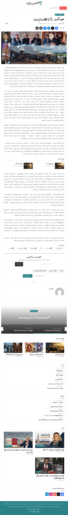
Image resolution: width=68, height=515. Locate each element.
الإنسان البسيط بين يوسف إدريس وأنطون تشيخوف (14, 354)
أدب (62, 14)
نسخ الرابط (27, 275)
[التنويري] (34, 3)
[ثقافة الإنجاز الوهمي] (28, 166)
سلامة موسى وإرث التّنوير (59, 354)
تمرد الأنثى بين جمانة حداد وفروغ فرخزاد (36, 354)
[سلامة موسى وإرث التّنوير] (55, 348)
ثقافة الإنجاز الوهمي (54, 8)
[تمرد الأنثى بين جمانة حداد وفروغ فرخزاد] (34, 348)
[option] (34, 317)
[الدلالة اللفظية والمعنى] (59, 166)
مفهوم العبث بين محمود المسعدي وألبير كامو (34, 317)
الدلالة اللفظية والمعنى (50, 163)
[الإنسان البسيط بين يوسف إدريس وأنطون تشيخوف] (13, 348)
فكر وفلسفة (34, 310)
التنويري (57, 14)
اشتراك (19, 264)
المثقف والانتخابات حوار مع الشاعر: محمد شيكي (53, 450)
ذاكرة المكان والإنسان (39, 271)
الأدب (60, 271)
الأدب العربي (52, 271)
